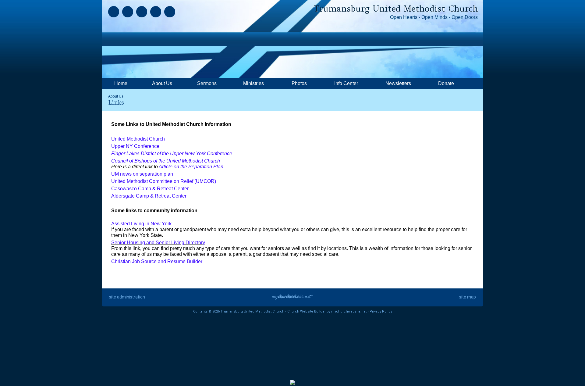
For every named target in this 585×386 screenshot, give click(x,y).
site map (467, 297)
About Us (115, 96)
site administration (127, 297)
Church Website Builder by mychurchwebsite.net (327, 311)
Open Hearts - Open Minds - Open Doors (434, 17)
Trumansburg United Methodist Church (396, 8)
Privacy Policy (381, 311)
